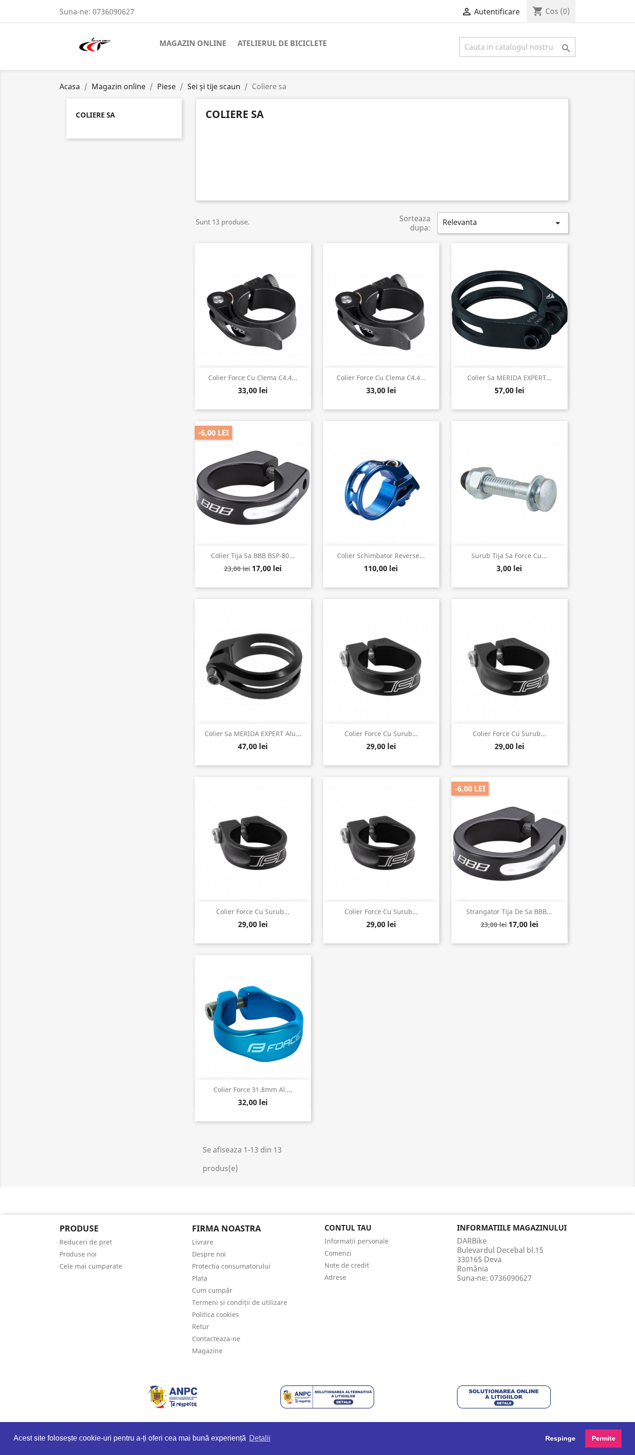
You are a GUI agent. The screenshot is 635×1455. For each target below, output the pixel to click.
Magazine (207, 1350)
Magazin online (192, 43)
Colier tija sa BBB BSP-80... (253, 555)
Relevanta (503, 223)
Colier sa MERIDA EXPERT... (509, 377)
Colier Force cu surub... (381, 733)
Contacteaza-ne (216, 1338)
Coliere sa (95, 114)
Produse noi (78, 1254)
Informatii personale (356, 1241)
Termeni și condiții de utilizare (239, 1302)
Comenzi (337, 1253)
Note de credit (346, 1265)
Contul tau (347, 1228)
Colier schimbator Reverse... (381, 555)
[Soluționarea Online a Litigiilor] (504, 1396)
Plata (199, 1278)
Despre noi (209, 1254)
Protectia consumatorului (231, 1266)
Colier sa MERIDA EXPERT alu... (253, 733)
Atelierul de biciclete (282, 43)
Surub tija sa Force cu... (509, 555)
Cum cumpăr (212, 1290)
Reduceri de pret (86, 1242)
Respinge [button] (560, 1438)
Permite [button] (603, 1438)
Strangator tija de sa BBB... (509, 911)
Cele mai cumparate (91, 1266)
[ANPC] (173, 1396)
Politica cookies (215, 1314)
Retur (200, 1326)
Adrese (335, 1277)
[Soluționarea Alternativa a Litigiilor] (327, 1396)
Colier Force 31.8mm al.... (252, 1089)
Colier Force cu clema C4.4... (253, 377)
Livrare (202, 1242)
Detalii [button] (260, 1438)
